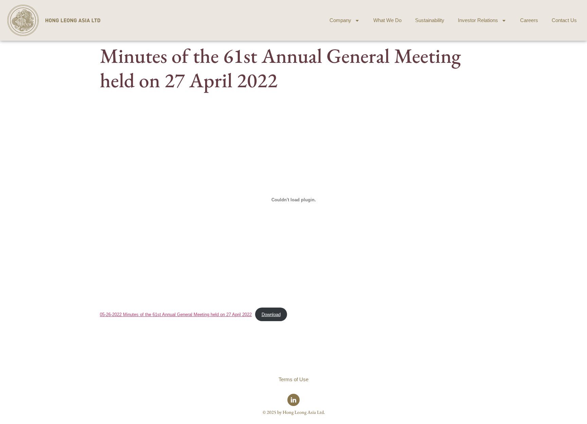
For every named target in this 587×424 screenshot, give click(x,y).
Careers (529, 20)
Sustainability (429, 20)
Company (340, 20)
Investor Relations (478, 20)
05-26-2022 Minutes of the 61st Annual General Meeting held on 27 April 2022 (176, 314)
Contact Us (564, 20)
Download (271, 314)
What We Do (387, 20)
